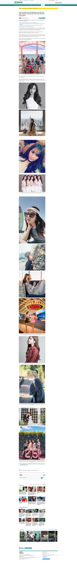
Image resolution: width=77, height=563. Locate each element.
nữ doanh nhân (36, 470)
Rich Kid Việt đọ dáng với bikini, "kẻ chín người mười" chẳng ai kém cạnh (28, 22)
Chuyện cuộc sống (30, 8)
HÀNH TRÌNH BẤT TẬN (26, 0)
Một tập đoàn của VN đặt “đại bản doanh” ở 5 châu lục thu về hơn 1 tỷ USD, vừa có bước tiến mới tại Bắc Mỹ (29, 524)
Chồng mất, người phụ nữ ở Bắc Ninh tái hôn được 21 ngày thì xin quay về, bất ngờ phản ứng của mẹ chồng (32, 493)
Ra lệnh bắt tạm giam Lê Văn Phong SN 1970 (22, 523)
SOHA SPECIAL (31, 0)
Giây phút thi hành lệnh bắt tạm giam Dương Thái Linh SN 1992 (37, 539)
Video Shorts (22, 529)
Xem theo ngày (32, 484)
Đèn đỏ (20, 8)
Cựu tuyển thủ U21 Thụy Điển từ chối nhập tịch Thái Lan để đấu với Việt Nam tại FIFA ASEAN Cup (22, 515)
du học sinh (32, 470)
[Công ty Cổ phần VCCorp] (28, 552)
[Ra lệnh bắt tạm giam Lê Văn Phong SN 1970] (22, 520)
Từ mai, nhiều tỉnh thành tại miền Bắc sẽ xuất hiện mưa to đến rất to (35, 514)
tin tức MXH (21, 26)
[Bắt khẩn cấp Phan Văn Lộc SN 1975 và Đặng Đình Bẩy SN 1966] (23, 536)
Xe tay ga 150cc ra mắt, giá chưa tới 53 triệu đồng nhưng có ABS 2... (44, 539)
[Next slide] (56, 536)
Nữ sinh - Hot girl (24, 8)
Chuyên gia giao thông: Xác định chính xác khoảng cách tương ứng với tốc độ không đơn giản (42, 524)
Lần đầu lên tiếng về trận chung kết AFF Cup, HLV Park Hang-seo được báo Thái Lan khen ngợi (35, 524)
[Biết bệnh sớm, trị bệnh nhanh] (58, 3)
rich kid (28, 26)
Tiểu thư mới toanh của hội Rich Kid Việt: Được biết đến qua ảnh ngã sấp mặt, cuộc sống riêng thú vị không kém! (32, 24)
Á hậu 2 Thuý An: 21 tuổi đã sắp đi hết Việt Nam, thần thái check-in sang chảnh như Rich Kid (31, 25)
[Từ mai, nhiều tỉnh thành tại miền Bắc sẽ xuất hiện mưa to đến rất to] (35, 511)
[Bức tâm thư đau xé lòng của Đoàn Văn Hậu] (23, 498)
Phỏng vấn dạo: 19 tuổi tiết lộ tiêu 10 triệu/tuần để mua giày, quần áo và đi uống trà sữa (32, 464)
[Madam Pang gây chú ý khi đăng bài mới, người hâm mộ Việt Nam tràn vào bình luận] (23, 489)
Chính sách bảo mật (45, 557)
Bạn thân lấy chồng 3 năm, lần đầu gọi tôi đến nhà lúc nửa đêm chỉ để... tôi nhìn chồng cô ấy (32, 503)
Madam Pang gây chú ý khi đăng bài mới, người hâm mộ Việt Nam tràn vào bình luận (23, 493)
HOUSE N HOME (21, 0)
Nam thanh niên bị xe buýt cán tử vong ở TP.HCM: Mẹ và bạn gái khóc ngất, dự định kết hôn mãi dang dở (41, 503)
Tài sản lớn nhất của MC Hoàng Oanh (41, 493)
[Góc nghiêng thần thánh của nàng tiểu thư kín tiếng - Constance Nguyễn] (32, 349)
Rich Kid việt (20, 470)
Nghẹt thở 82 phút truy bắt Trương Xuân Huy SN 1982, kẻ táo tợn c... (30, 539)
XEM (44, 484)
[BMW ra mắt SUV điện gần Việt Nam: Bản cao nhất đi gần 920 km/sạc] (51, 536)
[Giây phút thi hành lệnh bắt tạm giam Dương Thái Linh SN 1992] (37, 536)
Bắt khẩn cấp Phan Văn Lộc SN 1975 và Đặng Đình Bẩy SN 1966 (23, 539)
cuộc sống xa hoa (25, 470)
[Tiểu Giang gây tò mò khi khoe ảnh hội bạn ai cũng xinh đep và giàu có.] (32, 57)
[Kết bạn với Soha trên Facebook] (42, 478)
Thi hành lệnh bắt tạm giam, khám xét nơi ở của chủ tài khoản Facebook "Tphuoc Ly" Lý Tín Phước (42, 515)
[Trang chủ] (18, 2)
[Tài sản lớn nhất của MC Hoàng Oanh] (41, 489)
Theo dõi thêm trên (50, 529)
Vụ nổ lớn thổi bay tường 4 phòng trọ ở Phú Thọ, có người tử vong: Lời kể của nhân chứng (28, 515)
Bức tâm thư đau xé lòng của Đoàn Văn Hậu (23, 502)
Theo (32, 472)
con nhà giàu (29, 470)
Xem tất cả (55, 529)
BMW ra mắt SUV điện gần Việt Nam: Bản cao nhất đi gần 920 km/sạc (51, 539)
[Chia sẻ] (20, 18)
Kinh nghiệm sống (35, 8)
